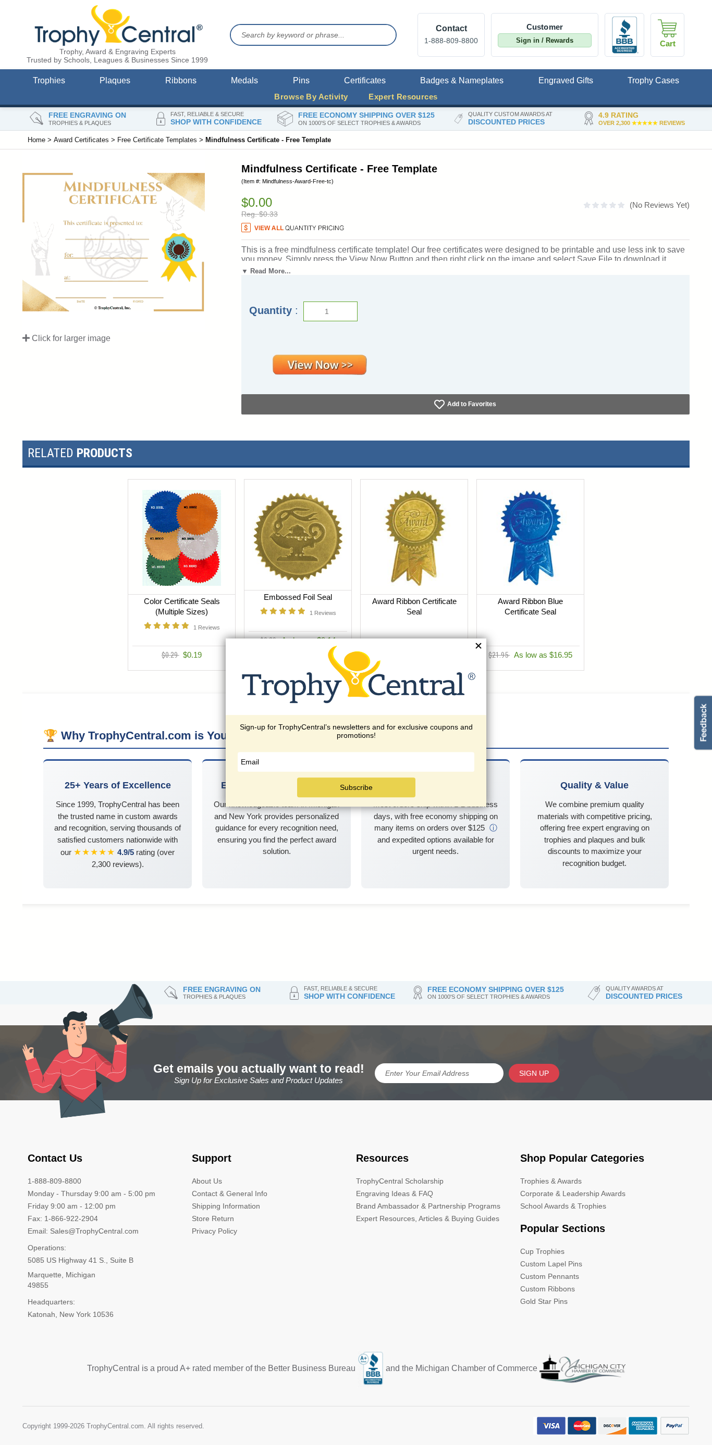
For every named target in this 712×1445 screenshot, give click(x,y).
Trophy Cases (653, 80)
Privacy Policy (214, 1231)
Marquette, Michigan (61, 1275)
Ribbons (181, 80)
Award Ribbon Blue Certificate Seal (530, 606)
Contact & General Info (229, 1193)
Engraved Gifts (565, 80)
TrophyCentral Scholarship (400, 1181)
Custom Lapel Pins (551, 1264)
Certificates (365, 80)
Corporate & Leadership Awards (572, 1193)
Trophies (49, 80)
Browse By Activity (311, 96)
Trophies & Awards (551, 1181)
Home (36, 140)
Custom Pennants (549, 1276)
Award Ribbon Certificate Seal (414, 606)
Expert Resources (403, 96)
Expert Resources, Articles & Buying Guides (427, 1218)
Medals (244, 80)
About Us (207, 1181)
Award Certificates (81, 140)
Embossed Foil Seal (298, 597)
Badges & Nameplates (462, 80)
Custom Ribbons (547, 1289)
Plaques (115, 80)
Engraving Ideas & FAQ (394, 1193)
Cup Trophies (542, 1251)
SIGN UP (534, 1073)
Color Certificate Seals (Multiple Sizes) (182, 606)
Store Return (213, 1218)
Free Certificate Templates (157, 140)
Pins (301, 80)
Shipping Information (226, 1206)
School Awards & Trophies (563, 1206)
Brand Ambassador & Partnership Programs (428, 1206)
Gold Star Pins (544, 1301)
